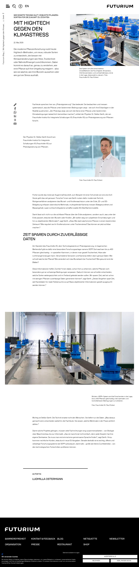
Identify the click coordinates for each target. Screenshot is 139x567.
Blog (60, 539)
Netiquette (90, 539)
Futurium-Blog (3, 58)
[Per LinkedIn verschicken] (15, 116)
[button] (8, 6)
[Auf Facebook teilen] (15, 108)
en (27, 6)
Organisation (13, 544)
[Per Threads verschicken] (15, 120)
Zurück (3, 17)
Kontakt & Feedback (43, 539)
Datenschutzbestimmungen (71, 552)
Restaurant (64, 544)
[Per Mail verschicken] (15, 123)
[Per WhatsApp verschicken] (15, 112)
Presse (35, 544)
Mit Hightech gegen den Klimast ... (3, 36)
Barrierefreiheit (15, 539)
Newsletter (116, 539)
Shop (86, 544)
